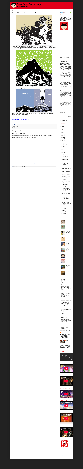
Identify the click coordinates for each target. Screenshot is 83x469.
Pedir (66, 90)
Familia (70, 95)
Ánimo (61, 75)
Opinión (69, 69)
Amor (64, 64)
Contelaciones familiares (64, 101)
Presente (69, 68)
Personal (68, 61)
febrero (63, 213)
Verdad (67, 97)
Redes (70, 83)
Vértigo (64, 112)
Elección (61, 68)
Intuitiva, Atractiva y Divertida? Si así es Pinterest (66, 189)
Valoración (69, 80)
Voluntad (68, 91)
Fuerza (69, 73)
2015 (62, 137)
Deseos (63, 75)
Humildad (61, 86)
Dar (64, 74)
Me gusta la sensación (67, 255)
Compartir (69, 94)
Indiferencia (65, 96)
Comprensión (69, 85)
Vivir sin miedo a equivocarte (68, 260)
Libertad (67, 77)
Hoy (65, 72)
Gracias (66, 104)
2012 (62, 141)
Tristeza (61, 85)
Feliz (70, 92)
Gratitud (68, 104)
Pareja (69, 66)
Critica (61, 92)
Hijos (70, 104)
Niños (61, 83)
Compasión (65, 81)
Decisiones (62, 67)
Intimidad (61, 93)
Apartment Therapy (64, 325)
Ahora (65, 85)
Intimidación (69, 106)
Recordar (65, 83)
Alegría (64, 77)
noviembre (64, 144)
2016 (62, 135)
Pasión (70, 86)
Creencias (69, 67)
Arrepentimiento (62, 94)
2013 (62, 140)
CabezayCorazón (64, 63)
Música (61, 82)
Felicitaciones (68, 82)
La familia (67, 225)
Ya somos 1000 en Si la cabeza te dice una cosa (66, 198)
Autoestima (62, 76)
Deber (64, 95)
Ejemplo (64, 103)
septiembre (64, 147)
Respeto (61, 77)
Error (60, 104)
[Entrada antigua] (55, 164)
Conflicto (61, 95)
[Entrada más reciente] (12, 164)
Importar (66, 105)
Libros (70, 76)
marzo (63, 211)
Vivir (62, 112)
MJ (17, 126)
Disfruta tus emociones (66, 174)
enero (63, 214)
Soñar (64, 111)
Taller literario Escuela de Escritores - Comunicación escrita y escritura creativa (65, 336)
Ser (60, 111)
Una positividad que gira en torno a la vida (66, 206)
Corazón (70, 101)
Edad (70, 102)
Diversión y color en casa (66, 168)
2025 (62, 124)
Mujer (70, 77)
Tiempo (61, 112)
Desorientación (62, 102)
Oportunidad (62, 90)
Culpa (63, 92)
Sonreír (70, 84)
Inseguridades (62, 106)
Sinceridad (61, 91)
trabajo (70, 97)
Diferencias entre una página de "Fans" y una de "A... (66, 203)
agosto (63, 149)
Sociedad (62, 61)
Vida (61, 64)
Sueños (65, 91)
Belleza (66, 94)
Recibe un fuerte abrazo (66, 171)
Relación (64, 86)
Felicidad (66, 71)
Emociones (67, 92)
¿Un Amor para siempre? (68, 266)
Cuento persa (67, 271)
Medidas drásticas (65, 184)
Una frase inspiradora (66, 157)
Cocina (64, 82)
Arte (16, 127)
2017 (62, 134)
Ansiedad (69, 93)
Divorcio (68, 102)
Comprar (65, 69)
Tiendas (69, 72)
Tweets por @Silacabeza (64, 57)
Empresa (66, 103)
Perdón (69, 71)
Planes (61, 97)
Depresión (66, 95)
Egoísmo (61, 103)
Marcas (69, 74)
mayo (63, 208)
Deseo (67, 86)
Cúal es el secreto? (67, 220)
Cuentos (61, 72)
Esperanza (61, 84)
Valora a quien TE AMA (66, 176)
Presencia (69, 90)
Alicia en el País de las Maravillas (67, 243)
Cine (70, 91)
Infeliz (70, 105)
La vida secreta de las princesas (66, 154)
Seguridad (65, 93)
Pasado (66, 75)
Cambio (61, 71)
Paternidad (66, 84)
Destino (65, 102)
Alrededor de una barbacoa (65, 164)
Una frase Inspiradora (66, 193)
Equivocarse (69, 103)
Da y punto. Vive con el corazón (67, 249)
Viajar (61, 81)
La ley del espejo (65, 159)
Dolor (67, 74)
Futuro (65, 68)
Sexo (62, 111)
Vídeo (61, 73)
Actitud (69, 64)
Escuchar (63, 104)
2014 (62, 138)
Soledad (65, 80)
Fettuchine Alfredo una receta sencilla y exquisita (66, 178)
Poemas (61, 74)
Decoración (66, 76)
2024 (62, 126)
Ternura (70, 111)
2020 (62, 129)
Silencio (64, 97)
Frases (62, 66)
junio (63, 152)
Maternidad (62, 80)
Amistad (69, 75)
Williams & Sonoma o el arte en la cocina (66, 186)
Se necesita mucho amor (67, 232)
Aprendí (69, 81)
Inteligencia (65, 106)
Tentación (67, 111)
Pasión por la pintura (65, 156)
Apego (66, 66)
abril (63, 210)
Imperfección (61, 105)
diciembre (64, 143)
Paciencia (69, 96)
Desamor (65, 73)
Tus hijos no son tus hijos (66, 182)
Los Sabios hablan (64, 332)
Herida (61, 96)
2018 (62, 132)
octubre (63, 146)
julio (63, 150)
